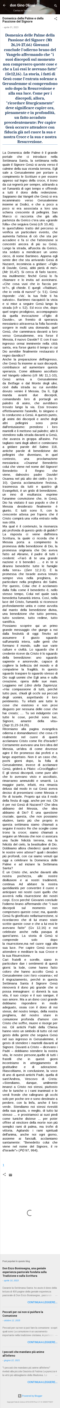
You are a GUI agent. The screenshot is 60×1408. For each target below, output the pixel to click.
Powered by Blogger (32, 1395)
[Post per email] (10, 1176)
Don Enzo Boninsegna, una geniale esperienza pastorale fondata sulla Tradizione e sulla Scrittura (24, 1272)
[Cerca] (56, 6)
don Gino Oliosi (22, 5)
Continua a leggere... (43, 1302)
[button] (56, 19)
